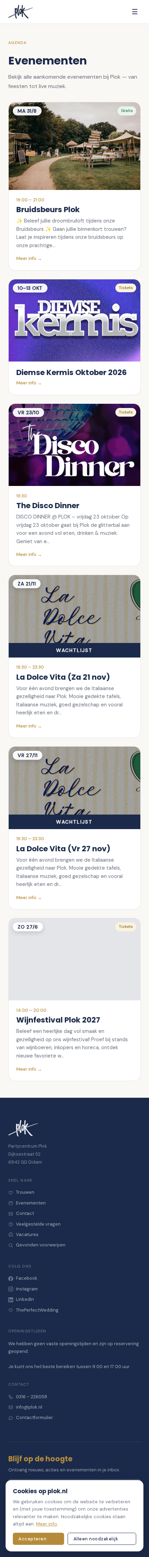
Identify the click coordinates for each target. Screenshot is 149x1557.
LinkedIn (25, 1299)
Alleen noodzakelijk (96, 1539)
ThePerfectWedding (37, 1310)
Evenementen (31, 1203)
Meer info (46, 1524)
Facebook (26, 1278)
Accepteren (32, 1539)
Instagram (27, 1289)
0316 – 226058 (31, 1397)
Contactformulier (34, 1417)
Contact (25, 1213)
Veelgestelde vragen (38, 1224)
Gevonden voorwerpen (40, 1245)
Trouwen (25, 1192)
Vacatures (27, 1234)
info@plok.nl (29, 1407)
